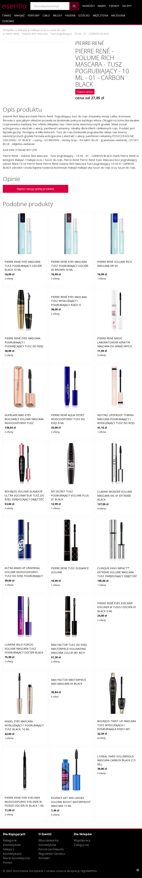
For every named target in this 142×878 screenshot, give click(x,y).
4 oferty (101, 508)
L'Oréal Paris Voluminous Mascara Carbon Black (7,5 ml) (116, 760)
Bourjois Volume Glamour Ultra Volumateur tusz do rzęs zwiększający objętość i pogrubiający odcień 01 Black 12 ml (24, 499)
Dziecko (84, 15)
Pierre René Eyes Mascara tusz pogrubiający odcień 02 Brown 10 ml (69, 265)
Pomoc (7, 862)
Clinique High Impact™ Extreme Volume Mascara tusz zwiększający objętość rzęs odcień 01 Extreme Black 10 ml (117, 576)
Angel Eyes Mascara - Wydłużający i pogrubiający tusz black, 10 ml (24, 725)
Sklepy (126, 6)
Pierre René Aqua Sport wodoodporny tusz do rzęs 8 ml (68, 419)
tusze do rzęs (58, 30)
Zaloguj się (81, 845)
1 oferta (101, 278)
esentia (14, 5)
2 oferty (9, 355)
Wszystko (8, 30)
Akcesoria (118, 15)
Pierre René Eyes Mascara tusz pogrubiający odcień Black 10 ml (23, 265)
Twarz (6, 15)
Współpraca (82, 840)
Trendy (114, 6)
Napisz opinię (84, 91)
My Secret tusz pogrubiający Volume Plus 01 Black (70, 495)
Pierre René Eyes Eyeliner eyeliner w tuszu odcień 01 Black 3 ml (116, 607)
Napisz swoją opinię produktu (35, 189)
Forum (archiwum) (51, 849)
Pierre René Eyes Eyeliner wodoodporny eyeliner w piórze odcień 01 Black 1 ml (24, 801)
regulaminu (88, 871)
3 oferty (9, 278)
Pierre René (89, 43)
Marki (102, 6)
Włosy (57, 15)
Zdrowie (8, 21)
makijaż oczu (38, 30)
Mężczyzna (100, 15)
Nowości (88, 6)
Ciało (46, 15)
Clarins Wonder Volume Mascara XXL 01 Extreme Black (114, 495)
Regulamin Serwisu (51, 854)
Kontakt (44, 858)
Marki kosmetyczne (16, 858)
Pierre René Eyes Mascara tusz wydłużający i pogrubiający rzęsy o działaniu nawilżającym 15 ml (70, 305)
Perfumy (34, 15)
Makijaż (19, 15)
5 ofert (54, 696)
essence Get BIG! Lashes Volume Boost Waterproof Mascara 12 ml (71, 802)
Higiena (70, 15)
